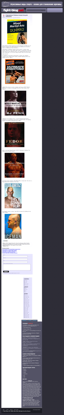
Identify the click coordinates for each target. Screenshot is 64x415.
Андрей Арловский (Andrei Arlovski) (29, 384)
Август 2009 (26, 307)
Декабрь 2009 (27, 302)
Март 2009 (26, 313)
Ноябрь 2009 (27, 303)
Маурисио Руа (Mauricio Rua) (27, 393)
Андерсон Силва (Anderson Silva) (34, 383)
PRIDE (24, 372)
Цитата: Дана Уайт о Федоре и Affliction (9, 252)
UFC (24, 375)
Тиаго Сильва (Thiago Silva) (31, 401)
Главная (24, 320)
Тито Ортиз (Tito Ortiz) (17, 244)
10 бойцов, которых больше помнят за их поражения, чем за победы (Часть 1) (31, 325)
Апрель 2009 (27, 312)
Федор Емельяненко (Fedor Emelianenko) (31, 403)
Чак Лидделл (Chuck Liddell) (16, 245)
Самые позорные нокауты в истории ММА (31, 365)
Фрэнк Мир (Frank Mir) (34, 404)
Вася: (24, 341)
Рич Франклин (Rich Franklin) (23, 243)
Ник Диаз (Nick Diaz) (38, 394)
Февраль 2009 (27, 314)
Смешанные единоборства (8, 244)
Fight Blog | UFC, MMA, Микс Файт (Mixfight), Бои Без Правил (17, 411)
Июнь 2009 (26, 309)
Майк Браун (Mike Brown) (36, 392)
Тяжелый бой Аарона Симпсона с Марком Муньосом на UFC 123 (31, 333)
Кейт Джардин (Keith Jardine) (29, 390)
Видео (26, 288)
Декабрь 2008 (27, 317)
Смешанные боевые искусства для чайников (17, 15)
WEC (24, 376)
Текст (25, 290)
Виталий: (25, 347)
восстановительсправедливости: (29, 350)
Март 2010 (26, 298)
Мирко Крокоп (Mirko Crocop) (29, 394)
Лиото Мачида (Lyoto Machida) (27, 392)
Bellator (24, 369)
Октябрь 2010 (27, 297)
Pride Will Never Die (27, 327)
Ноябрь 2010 (27, 296)
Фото (25, 291)
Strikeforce (25, 373)
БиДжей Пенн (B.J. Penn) (13, 243)
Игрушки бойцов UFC (27, 329)
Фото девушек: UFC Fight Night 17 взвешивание (11, 249)
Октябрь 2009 (27, 304)
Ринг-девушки (27, 396)
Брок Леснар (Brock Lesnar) (35, 385)
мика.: (24, 343)
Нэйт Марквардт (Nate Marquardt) (28, 395)
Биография (29, 385)
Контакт (26, 282)
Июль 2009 (26, 308)
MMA (7, 243)
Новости (26, 289)
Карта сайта (26, 283)
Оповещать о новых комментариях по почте (12, 273)
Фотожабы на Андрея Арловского (8, 251)
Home (3, 409)
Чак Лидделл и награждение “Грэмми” (9, 250)
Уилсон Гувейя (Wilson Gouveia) (31, 402)
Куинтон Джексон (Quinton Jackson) (34, 391)
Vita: (24, 337)
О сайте (26, 281)
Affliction (24, 381)
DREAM (24, 370)
